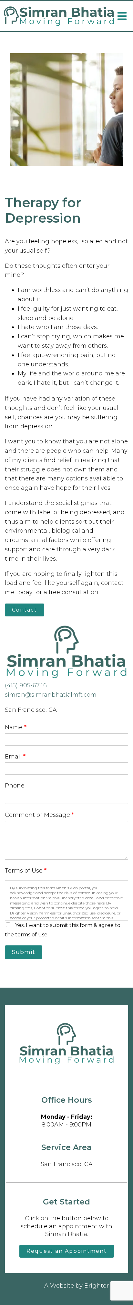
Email (15, 756)
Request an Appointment (66, 1251)
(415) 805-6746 (26, 685)
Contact (24, 610)
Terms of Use (25, 870)
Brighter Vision (106, 1285)
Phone (15, 785)
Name (15, 727)
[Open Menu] (122, 16)
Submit (23, 952)
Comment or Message (39, 814)
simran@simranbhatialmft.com (51, 694)
